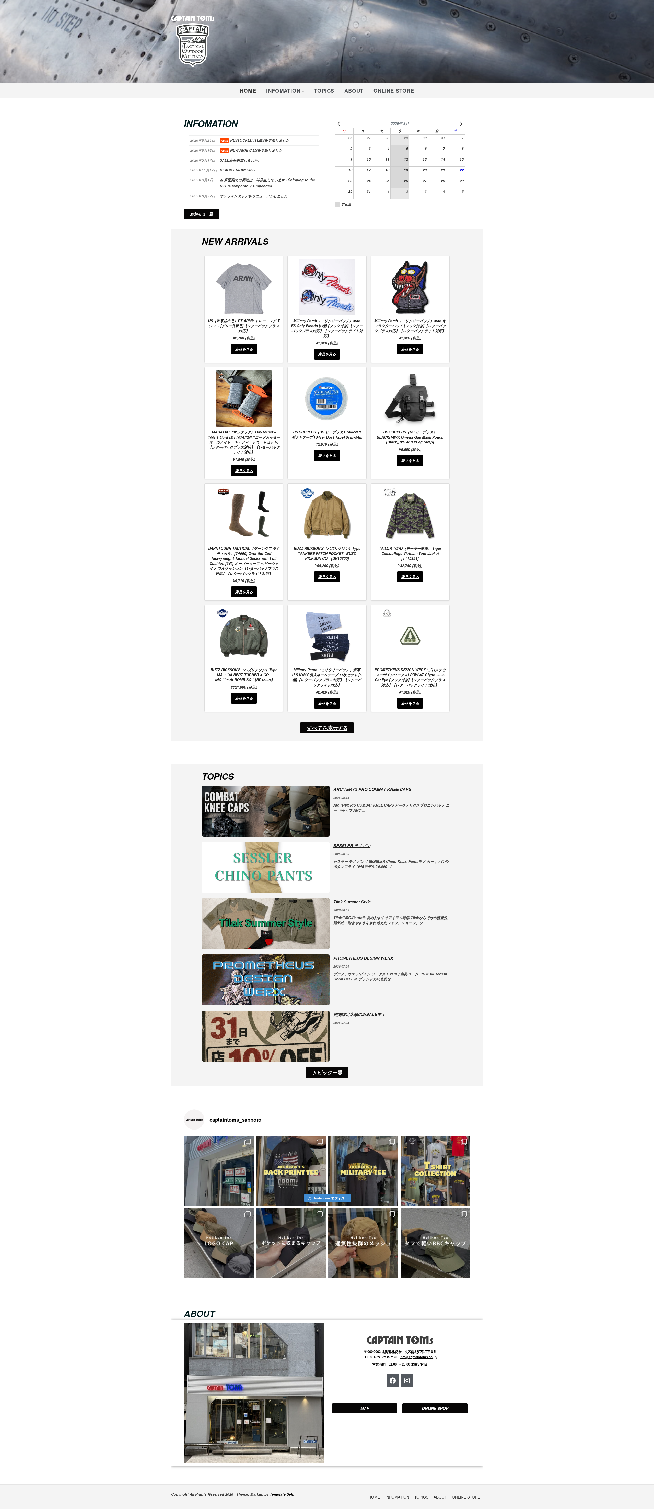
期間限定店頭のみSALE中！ (359, 1014)
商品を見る (244, 349)
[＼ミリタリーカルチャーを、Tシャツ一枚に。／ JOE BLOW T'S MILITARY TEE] (363, 1171)
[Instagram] (407, 1380)
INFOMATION (283, 90)
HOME (248, 90)
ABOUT (353, 90)
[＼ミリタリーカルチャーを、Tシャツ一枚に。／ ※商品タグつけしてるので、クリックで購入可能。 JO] (435, 1171)
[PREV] (339, 123)
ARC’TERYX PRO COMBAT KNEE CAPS (372, 789)
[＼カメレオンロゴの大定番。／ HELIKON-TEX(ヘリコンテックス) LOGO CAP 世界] (219, 1243)
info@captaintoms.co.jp (418, 1357)
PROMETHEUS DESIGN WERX (363, 958)
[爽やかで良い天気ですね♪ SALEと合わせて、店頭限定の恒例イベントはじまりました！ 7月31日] (219, 1171)
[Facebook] (393, 1380)
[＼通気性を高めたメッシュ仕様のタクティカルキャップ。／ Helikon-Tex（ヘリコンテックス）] (363, 1243)
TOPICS (324, 90)
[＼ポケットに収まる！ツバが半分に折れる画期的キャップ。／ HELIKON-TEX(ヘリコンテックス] (291, 1243)
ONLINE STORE (393, 90)
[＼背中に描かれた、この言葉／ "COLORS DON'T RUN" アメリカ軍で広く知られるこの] (291, 1171)
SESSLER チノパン (351, 845)
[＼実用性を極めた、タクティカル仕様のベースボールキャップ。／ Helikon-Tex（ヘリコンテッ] (435, 1243)
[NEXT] (460, 123)
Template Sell (281, 1494)
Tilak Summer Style (352, 902)
